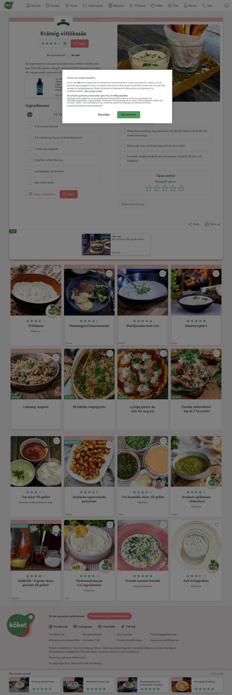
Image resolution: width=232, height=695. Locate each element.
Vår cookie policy (93, 91)
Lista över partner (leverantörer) (84, 106)
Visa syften (104, 114)
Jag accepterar (128, 115)
